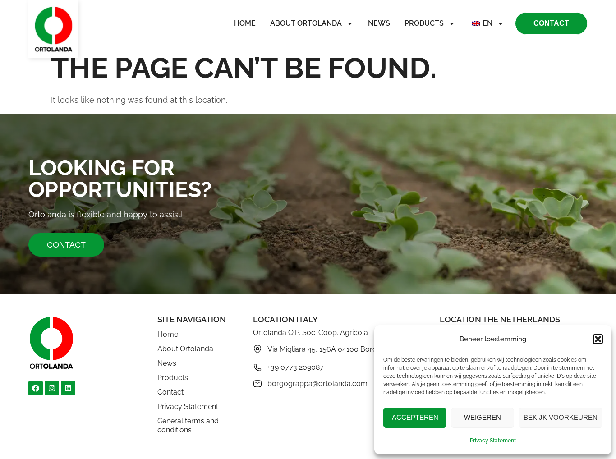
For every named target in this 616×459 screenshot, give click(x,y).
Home (245, 23)
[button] (597, 339)
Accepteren (415, 417)
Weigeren (482, 417)
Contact (170, 392)
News (379, 23)
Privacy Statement (493, 440)
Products (424, 23)
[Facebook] (35, 388)
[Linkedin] (68, 388)
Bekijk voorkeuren (561, 417)
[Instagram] (52, 388)
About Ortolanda (306, 23)
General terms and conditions (188, 425)
